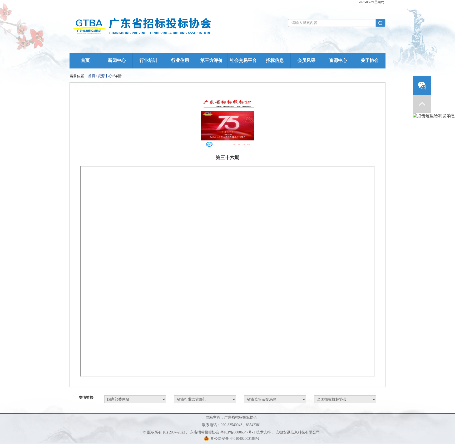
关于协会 (370, 60)
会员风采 (306, 60)
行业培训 (148, 60)
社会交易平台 (243, 60)
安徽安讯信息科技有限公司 (298, 432)
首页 (85, 60)
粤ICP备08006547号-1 (237, 432)
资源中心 (338, 60)
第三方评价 (211, 60)
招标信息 (275, 60)
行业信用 (180, 60)
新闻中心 (117, 60)
